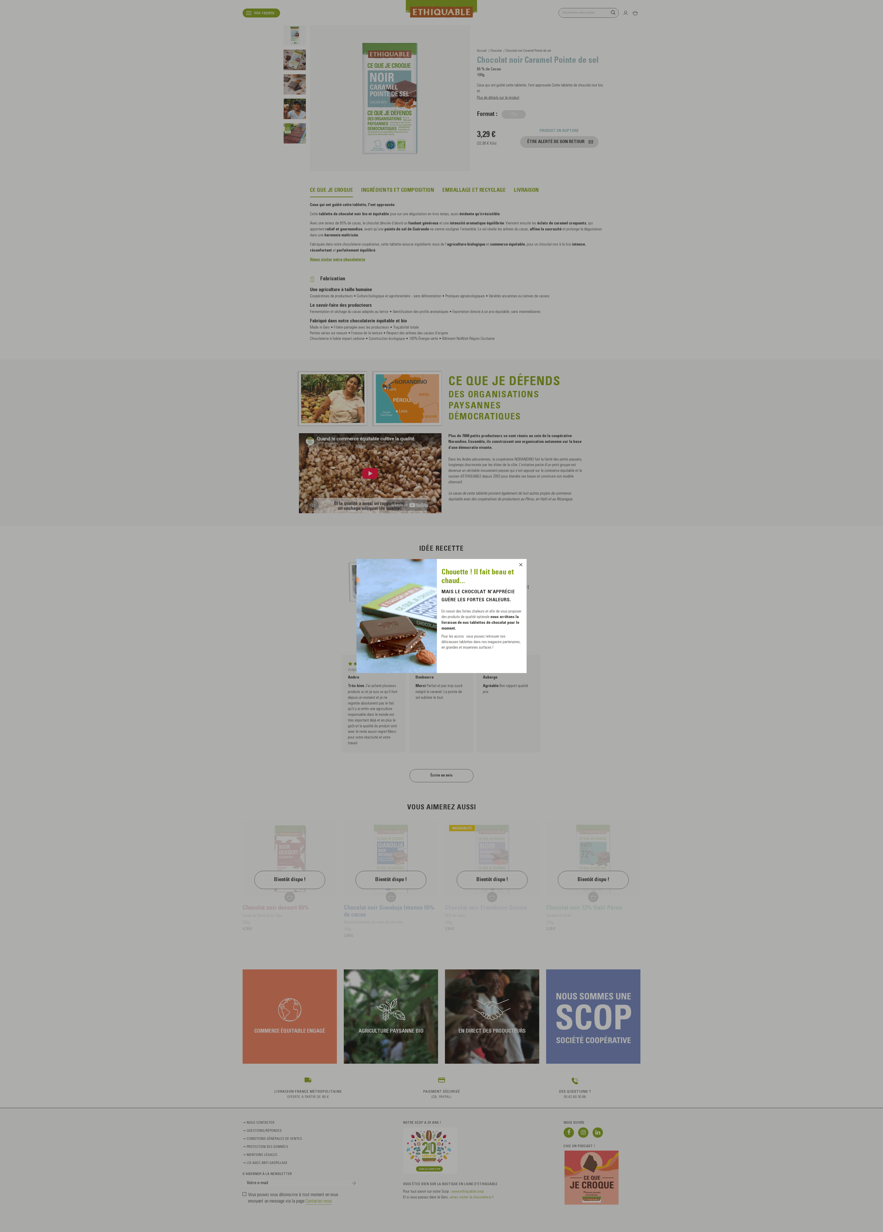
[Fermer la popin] (521, 564)
